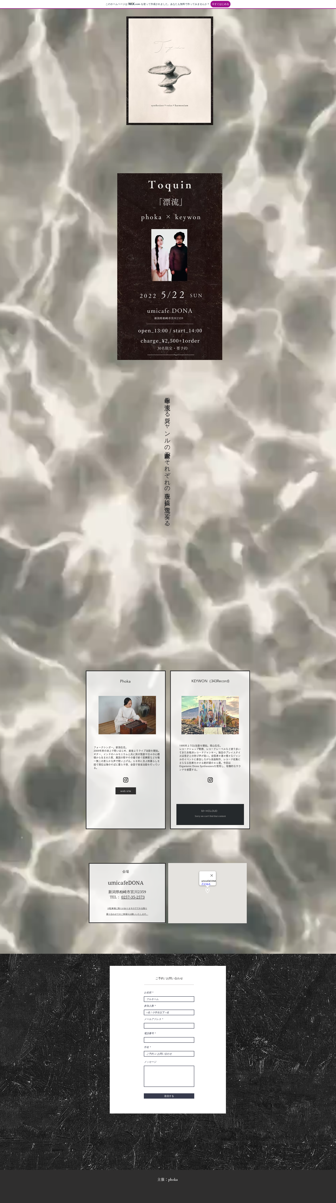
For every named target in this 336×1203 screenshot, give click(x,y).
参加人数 (149, 1006)
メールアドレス (152, 1019)
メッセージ (150, 1062)
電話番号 (149, 1033)
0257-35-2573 (133, 897)
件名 (146, 1047)
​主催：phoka (167, 1179)
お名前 (147, 992)
